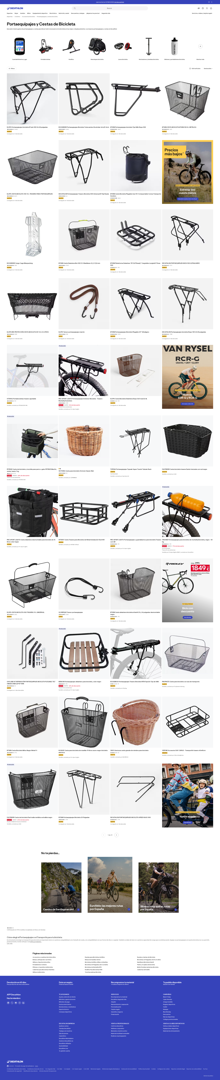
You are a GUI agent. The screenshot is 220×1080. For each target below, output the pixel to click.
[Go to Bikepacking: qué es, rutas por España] (175, 909)
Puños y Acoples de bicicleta (146, 964)
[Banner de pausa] (209, 2)
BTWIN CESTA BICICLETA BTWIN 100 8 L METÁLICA (179, 127)
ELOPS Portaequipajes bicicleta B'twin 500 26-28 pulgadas (27, 127)
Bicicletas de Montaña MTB (93, 967)
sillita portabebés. (35, 941)
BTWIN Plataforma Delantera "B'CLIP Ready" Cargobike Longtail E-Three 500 (135, 264)
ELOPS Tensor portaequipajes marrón (72, 332)
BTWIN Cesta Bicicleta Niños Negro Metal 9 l (22, 750)
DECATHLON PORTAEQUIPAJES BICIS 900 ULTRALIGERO (181, 263)
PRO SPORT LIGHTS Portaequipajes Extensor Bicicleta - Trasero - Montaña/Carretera (81, 400)
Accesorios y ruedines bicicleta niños (44, 957)
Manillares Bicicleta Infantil (145, 962)
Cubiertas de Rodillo (143, 969)
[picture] (32, 98)
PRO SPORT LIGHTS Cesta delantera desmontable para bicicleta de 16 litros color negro (31, 541)
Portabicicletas (45, 59)
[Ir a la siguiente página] (116, 835)
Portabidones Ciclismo (40, 964)
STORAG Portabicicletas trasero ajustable (21, 399)
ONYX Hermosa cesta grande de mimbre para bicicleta (129, 750)
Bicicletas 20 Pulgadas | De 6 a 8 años (96, 964)
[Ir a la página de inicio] (15, 8)
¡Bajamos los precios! (93, 13)
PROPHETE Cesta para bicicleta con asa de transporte (180, 681)
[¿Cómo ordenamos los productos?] (190, 68)
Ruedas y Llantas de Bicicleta (146, 957)
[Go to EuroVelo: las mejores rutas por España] (129, 909)
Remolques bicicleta (97, 59)
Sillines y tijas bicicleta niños (41, 962)
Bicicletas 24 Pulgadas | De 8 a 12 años (149, 959)
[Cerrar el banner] (211, 2)
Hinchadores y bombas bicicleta (149, 59)
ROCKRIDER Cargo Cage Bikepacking (20, 263)
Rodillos (71, 59)
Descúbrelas (187, 617)
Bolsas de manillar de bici (93, 959)
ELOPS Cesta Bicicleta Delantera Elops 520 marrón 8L (128, 399)
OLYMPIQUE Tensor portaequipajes (71, 612)
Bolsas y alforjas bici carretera (42, 959)
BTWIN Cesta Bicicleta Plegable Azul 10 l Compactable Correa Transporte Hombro (135, 195)
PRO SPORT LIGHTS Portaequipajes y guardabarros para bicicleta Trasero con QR (135, 541)
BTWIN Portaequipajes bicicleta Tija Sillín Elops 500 (128, 127)
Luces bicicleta (123, 59)
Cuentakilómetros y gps (19, 59)
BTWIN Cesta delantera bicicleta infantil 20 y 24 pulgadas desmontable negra (135, 613)
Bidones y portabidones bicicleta (174, 59)
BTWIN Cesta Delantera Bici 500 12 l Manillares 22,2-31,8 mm (79, 263)
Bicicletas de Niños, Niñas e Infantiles (96, 962)
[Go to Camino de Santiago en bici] (78, 909)
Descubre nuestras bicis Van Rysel (187, 199)
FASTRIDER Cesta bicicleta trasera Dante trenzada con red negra (184, 469)
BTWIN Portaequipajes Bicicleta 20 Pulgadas (74, 817)
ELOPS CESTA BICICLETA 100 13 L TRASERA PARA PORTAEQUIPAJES (30, 194)
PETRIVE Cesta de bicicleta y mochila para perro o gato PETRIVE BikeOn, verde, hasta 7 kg (32, 470)
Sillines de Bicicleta (39, 972)
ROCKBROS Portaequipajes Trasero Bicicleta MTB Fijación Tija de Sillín (134, 681)
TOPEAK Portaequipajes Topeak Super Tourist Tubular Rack (130, 469)
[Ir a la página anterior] (104, 835)
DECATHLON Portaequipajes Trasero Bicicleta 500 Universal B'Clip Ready (84, 194)
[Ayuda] (203, 8)
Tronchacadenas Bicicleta (93, 972)
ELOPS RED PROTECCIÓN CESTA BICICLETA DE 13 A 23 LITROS (28, 332)
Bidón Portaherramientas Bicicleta (147, 967)
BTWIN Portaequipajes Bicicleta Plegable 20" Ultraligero (129, 332)
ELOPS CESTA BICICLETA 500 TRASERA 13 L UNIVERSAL (25, 612)
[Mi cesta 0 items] (211, 8)
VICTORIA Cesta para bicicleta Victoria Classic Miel (76, 471)
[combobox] (208, 68)
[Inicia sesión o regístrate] (207, 8)
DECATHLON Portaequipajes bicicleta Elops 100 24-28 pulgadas (184, 332)
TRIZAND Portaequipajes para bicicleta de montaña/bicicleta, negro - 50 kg (187, 541)
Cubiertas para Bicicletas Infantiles (43, 969)
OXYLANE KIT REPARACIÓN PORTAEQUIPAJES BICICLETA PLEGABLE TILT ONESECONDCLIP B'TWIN (31, 683)
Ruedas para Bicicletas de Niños (95, 957)
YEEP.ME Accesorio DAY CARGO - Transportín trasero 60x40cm (184, 750)
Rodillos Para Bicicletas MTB (93, 969)
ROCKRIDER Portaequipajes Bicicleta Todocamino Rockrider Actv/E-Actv (84, 127)
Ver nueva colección (187, 403)
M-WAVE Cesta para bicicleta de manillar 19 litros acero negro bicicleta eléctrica (83, 751)
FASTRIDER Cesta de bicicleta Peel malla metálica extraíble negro (29, 817)
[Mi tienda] (199, 8)
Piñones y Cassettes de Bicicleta (43, 967)
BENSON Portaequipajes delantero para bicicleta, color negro (80, 681)
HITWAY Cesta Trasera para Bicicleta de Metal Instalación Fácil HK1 (82, 540)
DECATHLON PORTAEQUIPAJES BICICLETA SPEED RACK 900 (130, 817)
